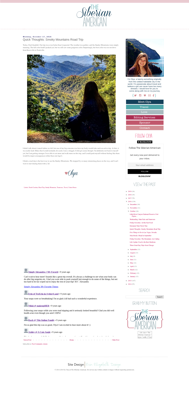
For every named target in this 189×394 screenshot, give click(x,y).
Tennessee (60, 187)
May (132, 263)
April (132, 266)
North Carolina (33, 187)
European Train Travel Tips (138, 226)
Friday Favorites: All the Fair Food (141, 222)
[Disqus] (71, 230)
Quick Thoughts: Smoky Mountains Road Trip (145, 229)
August (132, 253)
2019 (130, 191)
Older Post (115, 340)
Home (72, 340)
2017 (130, 198)
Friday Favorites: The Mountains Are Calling (144, 239)
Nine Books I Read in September (140, 235)
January (133, 276)
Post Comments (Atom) (39, 344)
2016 (130, 201)
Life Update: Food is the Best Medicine (143, 242)
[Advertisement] (94, 382)
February (133, 273)
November (133, 208)
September (133, 249)
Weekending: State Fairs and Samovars (142, 219)
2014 (130, 284)
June (132, 259)
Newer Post (27, 340)
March (132, 269)
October (133, 211)
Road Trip (42, 187)
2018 (130, 194)
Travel (66, 187)
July (131, 256)
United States (72, 187)
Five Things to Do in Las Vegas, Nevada (143, 232)
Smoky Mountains (50, 187)
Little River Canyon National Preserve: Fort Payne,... (144, 215)
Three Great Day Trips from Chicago (142, 245)
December (133, 204)
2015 (130, 280)
